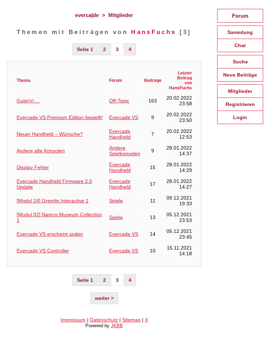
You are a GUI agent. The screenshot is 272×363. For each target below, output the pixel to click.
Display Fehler (33, 167)
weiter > (104, 298)
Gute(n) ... (28, 101)
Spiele (116, 200)
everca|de (87, 15)
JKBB (117, 325)
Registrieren (240, 104)
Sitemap (131, 320)
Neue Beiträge (240, 75)
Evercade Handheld (120, 134)
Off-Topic (119, 101)
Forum (240, 16)
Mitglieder (120, 15)
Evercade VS (123, 117)
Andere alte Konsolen (41, 150)
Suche (240, 62)
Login (240, 117)
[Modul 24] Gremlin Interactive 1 (53, 200)
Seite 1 (85, 49)
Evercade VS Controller (43, 250)
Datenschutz (104, 320)
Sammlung (240, 32)
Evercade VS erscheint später (50, 234)
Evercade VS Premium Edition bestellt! (60, 117)
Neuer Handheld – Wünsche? (50, 134)
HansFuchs (153, 31)
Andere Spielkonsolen (124, 150)
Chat (240, 45)
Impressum (73, 320)
